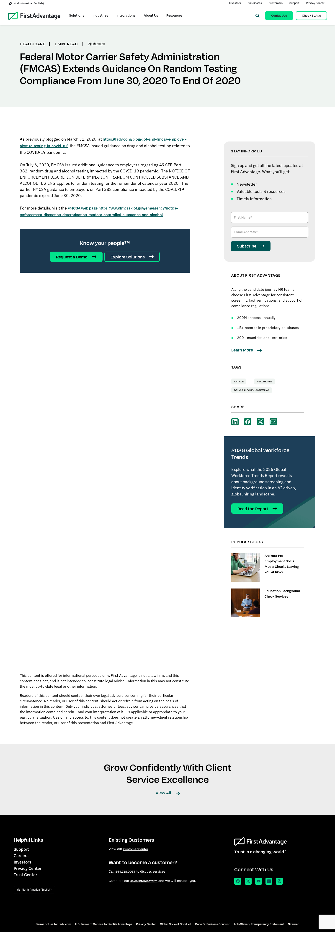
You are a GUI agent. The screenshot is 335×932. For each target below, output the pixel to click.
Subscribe (246, 246)
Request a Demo (72, 257)
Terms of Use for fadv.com (53, 924)
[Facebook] (237, 881)
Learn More (242, 350)
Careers (21, 855)
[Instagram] (279, 881)
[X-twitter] (248, 881)
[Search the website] (257, 15)
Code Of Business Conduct (212, 924)
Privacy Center (315, 3)
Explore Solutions (128, 257)
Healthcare (264, 381)
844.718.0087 (125, 871)
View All (164, 793)
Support (294, 3)
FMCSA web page (83, 208)
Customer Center (135, 849)
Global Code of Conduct (175, 924)
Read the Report (253, 509)
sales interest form (143, 881)
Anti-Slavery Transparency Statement (259, 924)
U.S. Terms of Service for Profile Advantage (103, 924)
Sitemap (293, 924)
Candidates (255, 3)
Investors (235, 3)
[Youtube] (258, 881)
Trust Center (25, 874)
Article (239, 381)
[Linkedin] (269, 881)
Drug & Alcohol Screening (251, 390)
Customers (276, 3)
